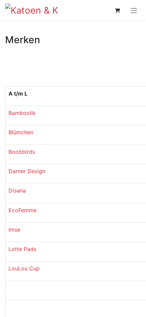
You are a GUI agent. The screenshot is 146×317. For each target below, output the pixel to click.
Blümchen (20, 132)
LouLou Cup (24, 268)
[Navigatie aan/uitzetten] (134, 10)
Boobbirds (21, 151)
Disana (17, 190)
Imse (14, 229)
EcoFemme (22, 210)
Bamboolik (22, 113)
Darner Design (26, 171)
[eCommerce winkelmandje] (117, 10)
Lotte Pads (22, 249)
